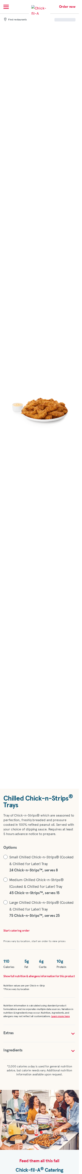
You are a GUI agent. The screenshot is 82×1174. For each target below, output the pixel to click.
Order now (67, 6)
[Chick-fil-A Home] (39, 13)
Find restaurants (17, 20)
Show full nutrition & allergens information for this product (39, 976)
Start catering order (16, 930)
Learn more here (60, 1016)
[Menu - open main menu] (6, 6)
